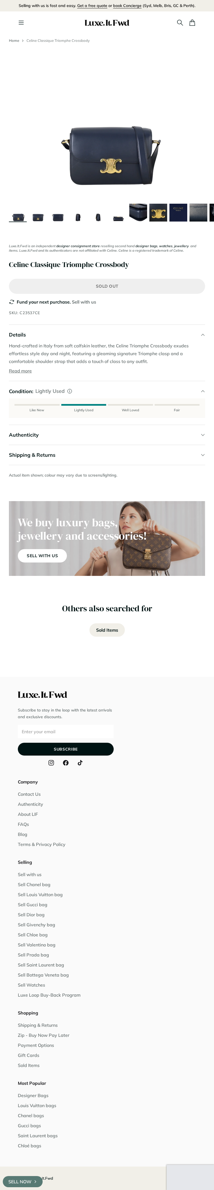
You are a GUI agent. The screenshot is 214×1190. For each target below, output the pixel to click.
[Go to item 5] (98, 213)
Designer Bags (33, 1095)
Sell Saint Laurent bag (41, 965)
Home (14, 40)
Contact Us (29, 794)
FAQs (23, 824)
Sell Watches (31, 985)
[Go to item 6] (118, 213)
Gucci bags (29, 1125)
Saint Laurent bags (38, 1135)
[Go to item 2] (38, 213)
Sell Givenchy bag (36, 924)
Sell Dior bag (31, 914)
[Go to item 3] (58, 213)
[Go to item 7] (138, 213)
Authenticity (30, 804)
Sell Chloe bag (33, 934)
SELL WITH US (42, 555)
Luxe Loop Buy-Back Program (49, 995)
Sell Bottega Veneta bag (43, 975)
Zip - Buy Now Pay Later (43, 1035)
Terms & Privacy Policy (41, 844)
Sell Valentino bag (36, 945)
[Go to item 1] (18, 213)
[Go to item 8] (158, 213)
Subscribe (66, 749)
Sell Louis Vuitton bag (40, 894)
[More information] (69, 391)
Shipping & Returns (38, 1025)
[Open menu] (21, 22)
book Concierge (127, 5)
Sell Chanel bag (34, 884)
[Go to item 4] (78, 213)
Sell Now (19, 1181)
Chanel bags (31, 1115)
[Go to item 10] (198, 213)
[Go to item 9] (178, 213)
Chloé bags (29, 1145)
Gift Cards (28, 1055)
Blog (22, 834)
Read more (20, 371)
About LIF (28, 814)
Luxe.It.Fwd (42, 1178)
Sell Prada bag (33, 955)
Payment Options (36, 1045)
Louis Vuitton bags (37, 1105)
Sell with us (84, 302)
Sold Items (107, 630)
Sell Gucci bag (32, 904)
